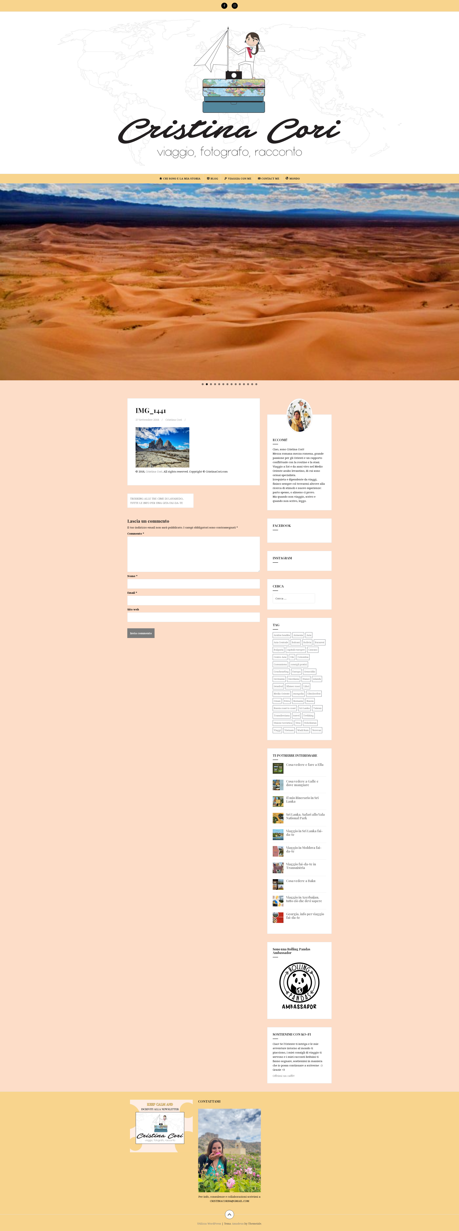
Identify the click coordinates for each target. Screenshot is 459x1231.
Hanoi (306, 679)
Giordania (293, 679)
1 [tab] (203, 384)
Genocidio (309, 671)
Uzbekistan (310, 722)
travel (296, 715)
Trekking (308, 715)
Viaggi (277, 730)
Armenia (298, 635)
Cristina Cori (173, 419)
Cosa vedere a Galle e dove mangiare (302, 783)
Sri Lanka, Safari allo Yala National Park (305, 816)
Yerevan (316, 730)
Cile (292, 657)
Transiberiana (282, 715)
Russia (310, 701)
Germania (279, 679)
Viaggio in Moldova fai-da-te (303, 849)
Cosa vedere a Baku (301, 881)
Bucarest (319, 642)
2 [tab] (207, 384)
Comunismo (280, 664)
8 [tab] (232, 384)
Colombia (303, 657)
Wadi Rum (303, 730)
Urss (298, 722)
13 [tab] (252, 384)
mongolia (298, 693)
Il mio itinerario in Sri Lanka (302, 800)
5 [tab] (219, 384)
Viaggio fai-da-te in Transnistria (301, 866)
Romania (298, 701)
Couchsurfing (281, 671)
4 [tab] (215, 384)
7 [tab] (227, 384)
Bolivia (307, 642)
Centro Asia (280, 657)
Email (132, 592)
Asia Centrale (281, 642)
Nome (132, 576)
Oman (277, 701)
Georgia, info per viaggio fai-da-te (305, 916)
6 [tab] (223, 384)
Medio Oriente (282, 693)
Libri (306, 686)
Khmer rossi (293, 686)
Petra (287, 701)
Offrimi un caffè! (284, 1076)
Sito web (133, 609)
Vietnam (289, 730)
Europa (296, 671)
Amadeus (238, 1223)
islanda (317, 679)
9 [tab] (236, 384)
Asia (309, 635)
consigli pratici (299, 664)
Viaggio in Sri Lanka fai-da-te (304, 833)
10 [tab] (240, 384)
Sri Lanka (304, 708)
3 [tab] (211, 384)
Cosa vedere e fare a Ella (304, 764)
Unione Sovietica (283, 722)
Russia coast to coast (285, 708)
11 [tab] (244, 384)
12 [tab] (248, 384)
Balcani (296, 642)
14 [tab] (256, 384)
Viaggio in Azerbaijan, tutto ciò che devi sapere (304, 899)
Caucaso (312, 649)
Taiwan (317, 708)
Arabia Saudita (282, 635)
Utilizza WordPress (209, 1223)
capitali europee (296, 649)
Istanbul (278, 686)
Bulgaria (278, 649)
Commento (135, 533)
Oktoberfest (314, 693)
